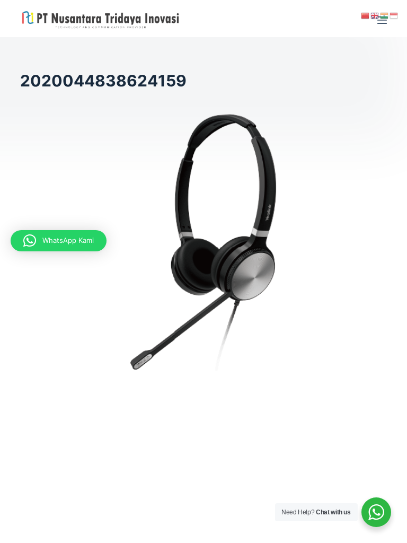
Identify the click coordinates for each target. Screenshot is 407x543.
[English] (375, 15)
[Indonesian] (394, 15)
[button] (59, 240)
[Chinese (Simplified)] (365, 15)
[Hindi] (385, 15)
